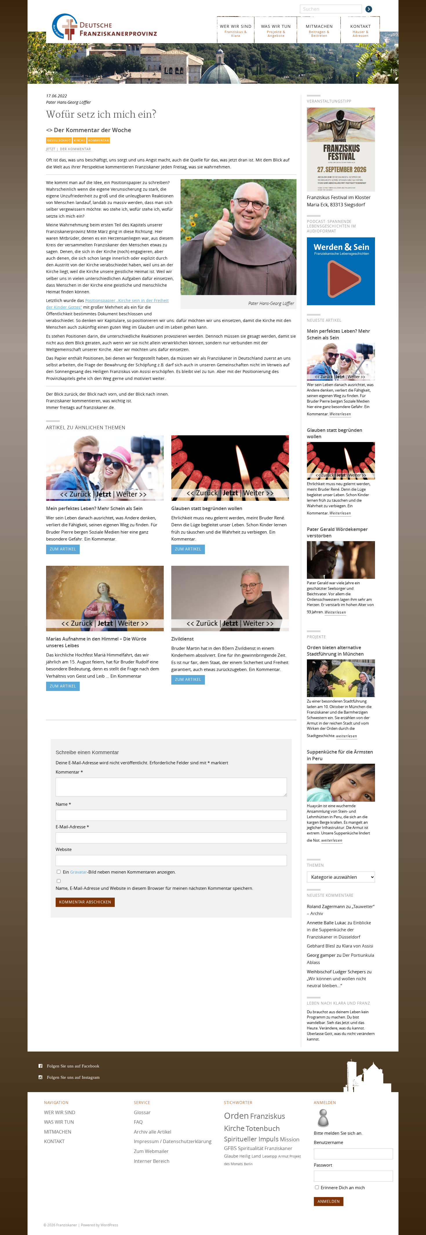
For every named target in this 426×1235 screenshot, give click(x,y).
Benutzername (328, 1142)
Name (63, 804)
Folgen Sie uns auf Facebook (73, 1066)
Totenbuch (263, 1128)
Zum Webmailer (151, 1151)
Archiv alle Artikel (152, 1132)
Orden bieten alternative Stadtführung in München (335, 650)
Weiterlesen (340, 414)
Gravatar (78, 872)
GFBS (230, 1148)
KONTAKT (360, 30)
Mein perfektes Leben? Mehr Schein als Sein (94, 508)
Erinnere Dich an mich (342, 1187)
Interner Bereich (152, 1161)
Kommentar (98, 140)
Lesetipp (269, 1156)
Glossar (142, 1112)
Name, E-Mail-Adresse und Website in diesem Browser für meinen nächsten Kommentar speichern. (154, 888)
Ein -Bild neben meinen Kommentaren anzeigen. (119, 872)
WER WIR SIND (236, 30)
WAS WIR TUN (276, 30)
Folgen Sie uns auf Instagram (73, 1077)
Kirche (79, 140)
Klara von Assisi (357, 946)
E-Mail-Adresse (72, 827)
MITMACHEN (319, 30)
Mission (290, 1139)
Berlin (248, 1164)
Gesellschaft (59, 140)
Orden (236, 1115)
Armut (283, 1156)
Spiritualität (250, 1148)
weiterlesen (346, 736)
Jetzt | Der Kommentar (68, 149)
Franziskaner (113, 26)
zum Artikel (63, 549)
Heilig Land (250, 1156)
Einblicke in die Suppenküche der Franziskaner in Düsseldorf (339, 930)
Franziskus (267, 1116)
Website (64, 849)
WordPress (109, 1225)
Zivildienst (182, 639)
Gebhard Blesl (321, 946)
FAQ (138, 1122)
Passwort (323, 1165)
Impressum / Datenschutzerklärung (173, 1141)
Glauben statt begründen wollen (206, 508)
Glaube (231, 1156)
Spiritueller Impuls (251, 1139)
